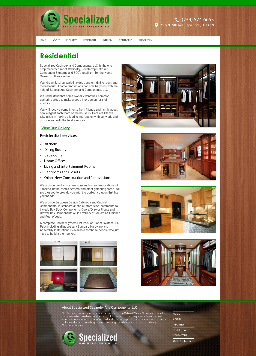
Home (43, 40)
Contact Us (125, 40)
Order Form (146, 40)
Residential (89, 40)
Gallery (107, 40)
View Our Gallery (55, 128)
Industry (71, 40)
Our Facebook (182, 341)
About (56, 40)
